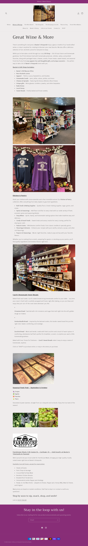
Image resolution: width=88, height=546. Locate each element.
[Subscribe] (57, 520)
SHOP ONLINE (22, 500)
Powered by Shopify (26, 542)
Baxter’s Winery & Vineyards (15, 542)
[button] (6, 13)
